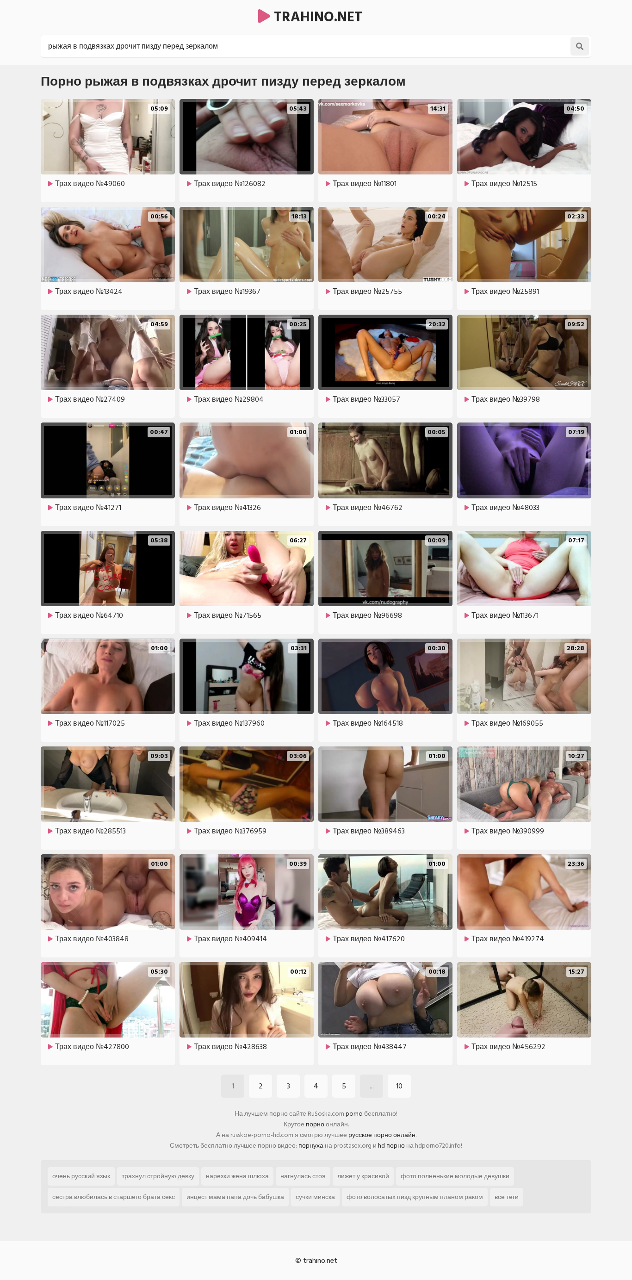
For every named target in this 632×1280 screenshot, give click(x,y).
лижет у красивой (363, 1176)
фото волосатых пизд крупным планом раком (415, 1197)
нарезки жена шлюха (237, 1176)
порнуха (310, 1145)
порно (315, 1124)
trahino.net (316, 17)
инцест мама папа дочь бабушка (235, 1197)
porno (354, 1113)
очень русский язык (81, 1176)
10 (399, 1086)
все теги (507, 1197)
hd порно (391, 1145)
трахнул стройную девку (158, 1176)
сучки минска (315, 1197)
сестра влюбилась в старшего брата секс (113, 1197)
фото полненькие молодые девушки (455, 1176)
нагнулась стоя (303, 1176)
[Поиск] (579, 46)
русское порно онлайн (381, 1135)
